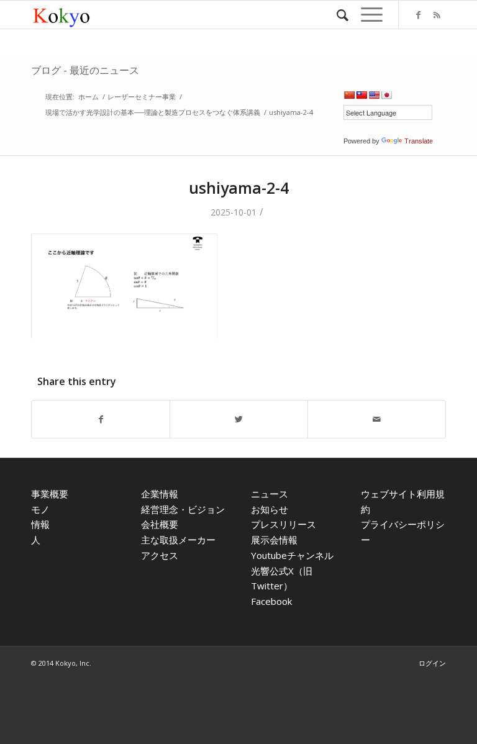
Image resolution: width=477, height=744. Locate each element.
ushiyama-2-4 (239, 187)
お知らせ (269, 509)
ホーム (88, 96)
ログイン (432, 663)
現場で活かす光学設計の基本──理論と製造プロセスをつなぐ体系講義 (152, 112)
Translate (418, 141)
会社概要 (159, 524)
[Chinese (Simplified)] (349, 95)
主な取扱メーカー (178, 539)
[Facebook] (418, 15)
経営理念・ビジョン (183, 509)
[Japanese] (386, 95)
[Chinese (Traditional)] (361, 95)
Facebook (271, 601)
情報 (40, 524)
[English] (373, 95)
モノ (40, 509)
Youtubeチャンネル (292, 555)
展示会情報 (274, 539)
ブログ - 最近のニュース (85, 70)
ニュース (269, 494)
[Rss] (436, 15)
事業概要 (49, 494)
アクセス (159, 555)
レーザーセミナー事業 (141, 96)
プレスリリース (283, 524)
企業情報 (159, 494)
